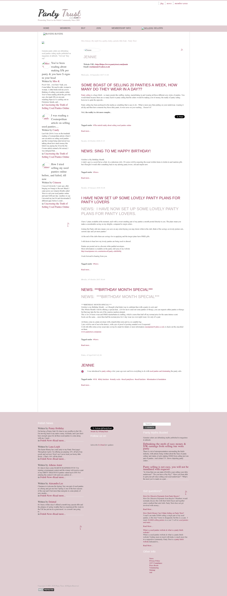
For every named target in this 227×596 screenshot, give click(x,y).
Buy (83, 28)
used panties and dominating (160, 371)
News (169, 3)
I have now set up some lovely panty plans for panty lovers (130, 200)
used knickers (141, 379)
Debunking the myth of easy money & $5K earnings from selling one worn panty (164, 446)
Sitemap (152, 570)
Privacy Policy (154, 561)
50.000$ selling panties (156, 520)
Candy (56, 129)
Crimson (57, 182)
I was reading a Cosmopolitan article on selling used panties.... (56, 120)
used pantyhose (128, 379)
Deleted (52, 501)
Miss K (56, 81)
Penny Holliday (56, 428)
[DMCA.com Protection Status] (46, 589)
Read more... (85, 131)
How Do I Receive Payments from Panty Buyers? (161, 496)
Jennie (87, 365)
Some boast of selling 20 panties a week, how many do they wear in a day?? (129, 87)
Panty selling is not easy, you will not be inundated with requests (166, 468)
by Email (101, 445)
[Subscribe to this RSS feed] (68, 224)
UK (95, 379)
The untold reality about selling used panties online (112, 125)
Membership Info (121, 28)
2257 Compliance (155, 563)
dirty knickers (104, 379)
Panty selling (86, 95)
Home (46, 28)
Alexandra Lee (56, 483)
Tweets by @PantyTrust (99, 431)
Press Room (153, 565)
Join (98, 28)
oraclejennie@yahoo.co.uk (99, 66)
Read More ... (148, 509)
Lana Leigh (54, 446)
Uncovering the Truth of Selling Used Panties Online (55, 106)
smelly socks (115, 379)
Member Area (181, 3)
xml (150, 572)
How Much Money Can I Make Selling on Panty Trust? (163, 513)
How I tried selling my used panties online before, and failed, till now (55, 171)
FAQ (162, 3)
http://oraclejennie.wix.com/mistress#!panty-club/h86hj (101, 251)
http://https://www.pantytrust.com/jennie (111, 64)
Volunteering (154, 568)
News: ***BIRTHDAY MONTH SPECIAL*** (117, 290)
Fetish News (46, 440)
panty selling (106, 371)
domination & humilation (157, 379)
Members (65, 28)
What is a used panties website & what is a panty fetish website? (163, 531)
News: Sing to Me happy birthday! (116, 151)
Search (150, 427)
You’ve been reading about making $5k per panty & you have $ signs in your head (56, 70)
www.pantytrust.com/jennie (91, 331)
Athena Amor (55, 465)
